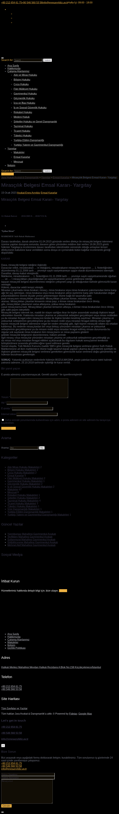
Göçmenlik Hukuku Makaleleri (23, 484)
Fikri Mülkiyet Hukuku (25, 89)
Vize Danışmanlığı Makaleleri (23, 509)
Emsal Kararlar (22, 157)
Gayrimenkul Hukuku (25, 93)
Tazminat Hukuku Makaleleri (23, 500)
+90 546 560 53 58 (11, 689)
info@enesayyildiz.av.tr (14, 739)
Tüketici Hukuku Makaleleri (22, 506)
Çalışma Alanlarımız (18, 71)
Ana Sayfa (13, 65)
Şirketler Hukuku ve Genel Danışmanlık (35, 121)
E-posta (6, 408)
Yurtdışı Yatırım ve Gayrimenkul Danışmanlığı (38, 145)
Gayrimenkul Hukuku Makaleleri (25, 481)
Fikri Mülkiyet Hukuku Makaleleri (25, 478)
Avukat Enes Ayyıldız (28, 192)
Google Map (85, 713)
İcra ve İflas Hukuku (24, 103)
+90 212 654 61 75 (11, 686)
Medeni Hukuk (22, 117)
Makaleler (19, 152)
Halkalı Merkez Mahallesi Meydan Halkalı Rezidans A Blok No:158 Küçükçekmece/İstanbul (51, 667)
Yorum (5, 397)
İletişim (11, 165)
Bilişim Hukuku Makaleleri (21, 470)
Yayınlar (11, 148)
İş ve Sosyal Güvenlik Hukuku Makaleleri (29, 486)
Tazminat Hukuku (23, 126)
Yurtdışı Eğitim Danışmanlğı (29, 140)
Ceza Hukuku (21, 84)
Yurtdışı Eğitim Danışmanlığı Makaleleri (29, 512)
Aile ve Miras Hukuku (25, 75)
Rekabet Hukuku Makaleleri (22, 495)
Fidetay (73, 713)
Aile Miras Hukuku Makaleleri (23, 467)
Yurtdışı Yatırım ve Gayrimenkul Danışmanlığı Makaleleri (38, 514)
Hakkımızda (13, 68)
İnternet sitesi (8, 414)
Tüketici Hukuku (22, 135)
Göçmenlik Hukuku (24, 98)
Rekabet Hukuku (23, 112)
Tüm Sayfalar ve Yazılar (14, 708)
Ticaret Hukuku (22, 131)
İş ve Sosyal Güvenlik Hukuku (30, 107)
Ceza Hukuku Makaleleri (21, 472)
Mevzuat (18, 161)
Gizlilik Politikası (16, 648)
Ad (3, 402)
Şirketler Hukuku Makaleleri (22, 498)
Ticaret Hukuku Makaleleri (21, 503)
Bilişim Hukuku (22, 79)
